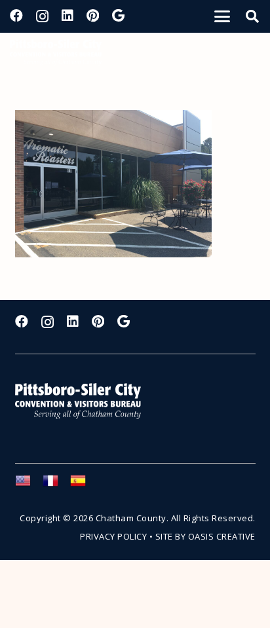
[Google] (118, 15)
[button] (222, 16)
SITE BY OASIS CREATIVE (205, 536)
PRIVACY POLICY (113, 536)
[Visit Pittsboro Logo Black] (56, 52)
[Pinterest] (93, 15)
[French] (56, 484)
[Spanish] (84, 484)
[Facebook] (16, 15)
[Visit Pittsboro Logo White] (84, 401)
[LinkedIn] (67, 15)
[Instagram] (42, 16)
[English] (29, 484)
